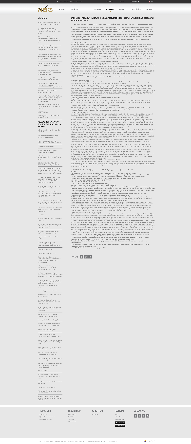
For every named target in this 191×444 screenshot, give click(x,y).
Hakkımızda (95, 414)
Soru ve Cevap (72, 421)
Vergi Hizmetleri (43, 414)
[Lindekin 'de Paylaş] (90, 256)
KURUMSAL (97, 9)
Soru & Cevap (109, 1)
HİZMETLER (61, 9)
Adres (116, 414)
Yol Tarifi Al (121, 422)
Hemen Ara (121, 425)
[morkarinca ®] (142, 441)
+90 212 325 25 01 (134, 1)
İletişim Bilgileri (119, 419)
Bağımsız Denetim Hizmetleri (47, 416)
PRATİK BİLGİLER (136, 9)
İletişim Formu (119, 416)
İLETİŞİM (149, 9)
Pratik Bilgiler (72, 414)
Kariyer (122, 1)
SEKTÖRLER (74, 9)
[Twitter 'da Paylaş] (86, 256)
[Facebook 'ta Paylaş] (81, 256)
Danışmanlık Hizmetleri (45, 419)
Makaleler (71, 419)
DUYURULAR (123, 9)
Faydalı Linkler (72, 416)
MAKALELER (110, 9)
